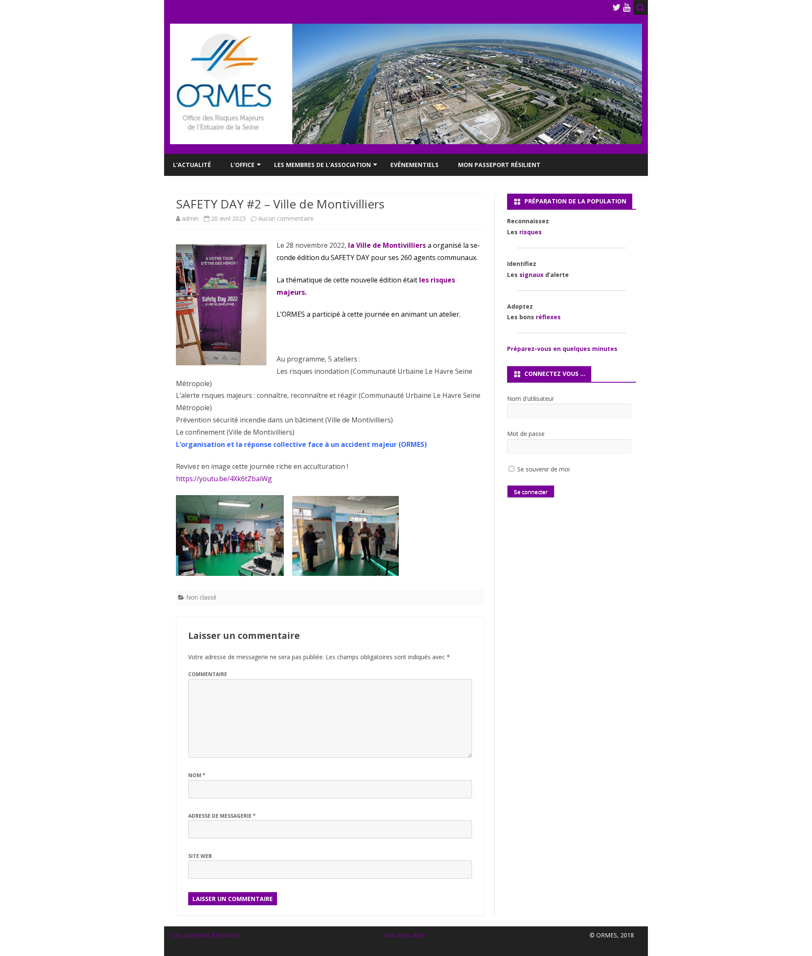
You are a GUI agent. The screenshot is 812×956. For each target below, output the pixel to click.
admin (190, 218)
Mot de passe (526, 434)
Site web (200, 856)
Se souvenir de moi (543, 469)
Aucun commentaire (286, 218)
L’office (242, 165)
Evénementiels (414, 165)
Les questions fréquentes (206, 935)
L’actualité (192, 165)
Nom (197, 775)
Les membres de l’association (322, 165)
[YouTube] (627, 7)
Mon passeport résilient (499, 165)
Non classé (201, 597)
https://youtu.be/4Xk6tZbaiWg (224, 478)
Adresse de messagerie (222, 815)
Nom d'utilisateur (530, 398)
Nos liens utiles (405, 935)
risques (530, 232)
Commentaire (207, 674)
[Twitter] (616, 7)
